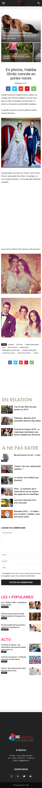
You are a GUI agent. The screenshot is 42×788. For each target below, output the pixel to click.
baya (3, 347)
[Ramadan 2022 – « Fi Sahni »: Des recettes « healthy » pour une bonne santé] (7, 514)
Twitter (14, 690)
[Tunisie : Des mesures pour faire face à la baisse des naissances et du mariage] (35, 671)
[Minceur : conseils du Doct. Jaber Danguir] (17, 52)
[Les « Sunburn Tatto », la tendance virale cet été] (35, 605)
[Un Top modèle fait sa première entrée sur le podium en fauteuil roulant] (35, 628)
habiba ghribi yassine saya (10, 350)
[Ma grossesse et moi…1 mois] (7, 458)
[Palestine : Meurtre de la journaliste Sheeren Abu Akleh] (7, 421)
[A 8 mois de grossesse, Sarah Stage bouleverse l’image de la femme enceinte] (35, 617)
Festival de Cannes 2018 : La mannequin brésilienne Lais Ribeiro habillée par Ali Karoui (27, 432)
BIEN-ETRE (6, 28)
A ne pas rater (20, 448)
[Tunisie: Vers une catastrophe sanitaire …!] (7, 469)
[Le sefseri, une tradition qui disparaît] (7, 480)
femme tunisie (12, 347)
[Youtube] (30, 776)
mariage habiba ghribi (29, 350)
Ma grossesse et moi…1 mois (27, 455)
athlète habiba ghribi (32, 344)
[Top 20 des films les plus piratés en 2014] (7, 409)
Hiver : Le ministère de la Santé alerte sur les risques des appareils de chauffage (26, 491)
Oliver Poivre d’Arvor (24, 353)
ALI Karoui (19, 344)
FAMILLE (4, 461)
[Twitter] (24, 776)
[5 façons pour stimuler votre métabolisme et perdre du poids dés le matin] (21, 27)
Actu (6, 639)
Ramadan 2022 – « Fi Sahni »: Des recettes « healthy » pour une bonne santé (27, 514)
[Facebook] (11, 776)
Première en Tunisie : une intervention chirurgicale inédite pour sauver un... (13, 647)
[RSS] (18, 776)
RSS (23, 690)
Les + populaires (17, 597)
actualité (11, 344)
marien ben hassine (8, 353)
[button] (38, 3)
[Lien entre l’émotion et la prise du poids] (7, 503)
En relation (17, 400)
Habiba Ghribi (24, 347)
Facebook (5, 690)
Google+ (32, 690)
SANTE (4, 472)
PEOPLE (24, 83)
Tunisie (35, 353)
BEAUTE (37, 52)
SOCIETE (4, 661)
